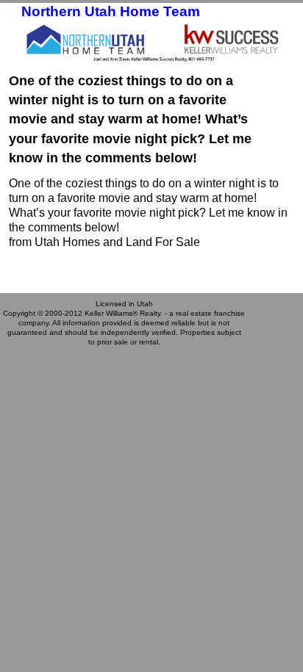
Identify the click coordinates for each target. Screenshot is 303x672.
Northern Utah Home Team (110, 11)
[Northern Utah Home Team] (151, 41)
